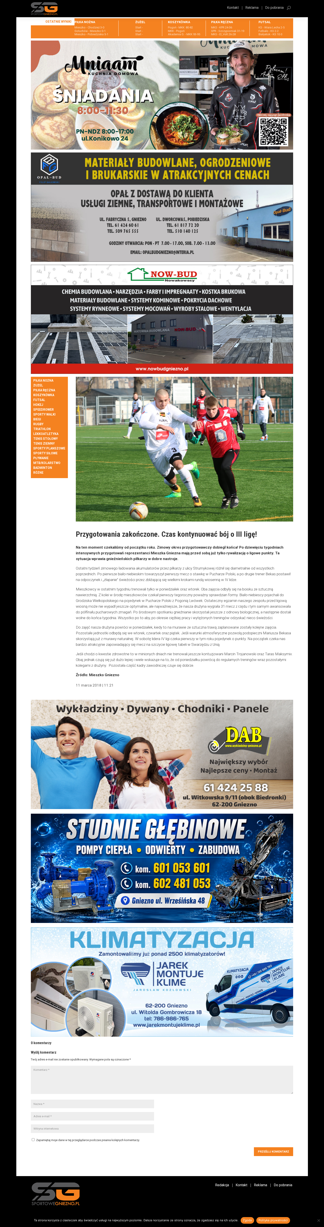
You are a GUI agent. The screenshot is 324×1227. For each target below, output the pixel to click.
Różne (38, 472)
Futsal (39, 400)
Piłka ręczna (44, 390)
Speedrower (43, 409)
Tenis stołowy (45, 438)
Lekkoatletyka (45, 434)
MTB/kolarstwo (46, 463)
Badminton (42, 468)
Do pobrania (274, 8)
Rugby (38, 424)
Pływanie (40, 458)
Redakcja (222, 1185)
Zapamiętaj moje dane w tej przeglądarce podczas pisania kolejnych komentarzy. (88, 1140)
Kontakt (233, 8)
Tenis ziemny (44, 443)
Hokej (38, 405)
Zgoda (247, 1220)
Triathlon (42, 429)
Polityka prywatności (273, 1220)
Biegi (37, 419)
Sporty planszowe (49, 448)
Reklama (252, 8)
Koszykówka (43, 395)
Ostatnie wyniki (58, 21)
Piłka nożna (43, 380)
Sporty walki (44, 414)
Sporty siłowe (45, 453)
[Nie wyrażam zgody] (318, 1220)
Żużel (38, 385)
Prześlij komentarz (273, 1151)
